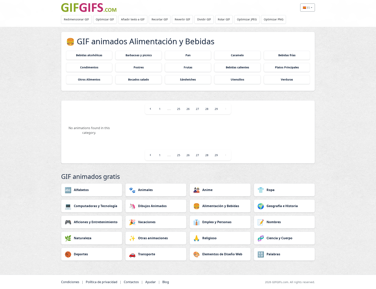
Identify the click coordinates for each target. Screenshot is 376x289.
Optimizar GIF (105, 19)
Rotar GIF (224, 19)
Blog (165, 282)
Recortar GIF (160, 19)
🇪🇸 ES (306, 7)
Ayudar (150, 282)
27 (197, 109)
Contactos (131, 282)
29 (216, 109)
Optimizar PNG (273, 19)
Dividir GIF (204, 19)
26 (188, 109)
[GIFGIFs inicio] (88, 7)
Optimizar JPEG (247, 19)
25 (178, 109)
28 (206, 109)
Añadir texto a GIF (133, 19)
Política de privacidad (101, 282)
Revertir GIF (182, 19)
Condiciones (70, 282)
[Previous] (150, 109)
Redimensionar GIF (76, 19)
